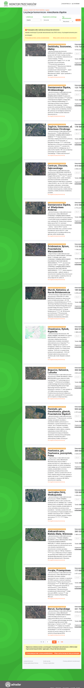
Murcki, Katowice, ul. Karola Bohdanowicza (59, 291)
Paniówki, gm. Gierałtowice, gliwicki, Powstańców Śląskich (59, 411)
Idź (54, 642)
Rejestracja (66, 3)
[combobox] (34, 20)
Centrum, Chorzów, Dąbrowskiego (58, 167)
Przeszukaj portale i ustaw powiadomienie (37, 38)
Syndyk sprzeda (46, 661)
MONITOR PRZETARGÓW (36, 10)
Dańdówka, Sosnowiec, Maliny (60, 47)
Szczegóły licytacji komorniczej (56, 77)
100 (62, 642)
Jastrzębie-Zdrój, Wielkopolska (57, 493)
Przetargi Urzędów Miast (48, 663)
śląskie (47, 10)
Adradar (26, 10)
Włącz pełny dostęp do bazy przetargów (65, 38)
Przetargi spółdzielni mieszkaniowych (71, 661)
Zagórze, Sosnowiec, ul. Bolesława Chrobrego (60, 128)
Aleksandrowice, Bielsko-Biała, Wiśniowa (60, 532)
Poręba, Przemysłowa (59, 570)
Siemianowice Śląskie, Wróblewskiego (59, 88)
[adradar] (6, 4)
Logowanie (76, 3)
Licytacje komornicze (28, 661)
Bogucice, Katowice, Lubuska (58, 371)
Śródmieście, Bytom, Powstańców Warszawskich (58, 249)
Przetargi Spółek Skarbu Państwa (31, 663)
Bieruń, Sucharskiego (59, 609)
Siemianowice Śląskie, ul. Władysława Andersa (59, 207)
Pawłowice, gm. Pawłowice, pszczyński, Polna (60, 453)
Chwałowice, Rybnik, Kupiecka (58, 330)
